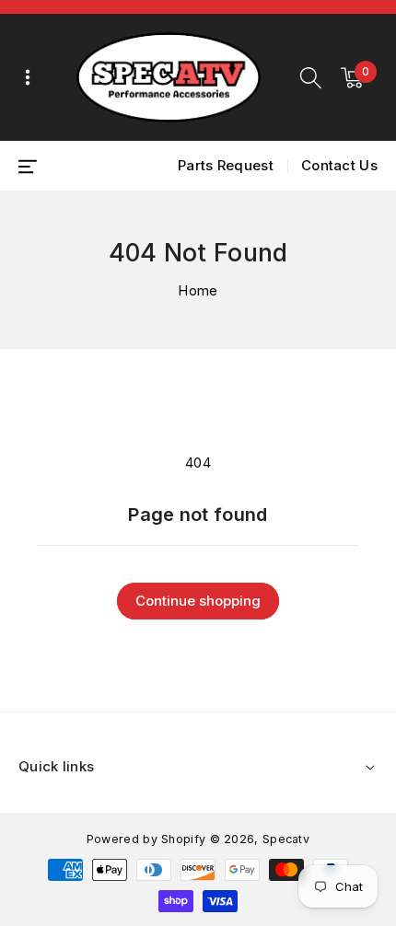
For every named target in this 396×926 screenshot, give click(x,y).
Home (197, 290)
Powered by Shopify (146, 839)
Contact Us (339, 165)
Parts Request (226, 165)
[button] (310, 77)
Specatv (285, 839)
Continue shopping (198, 600)
